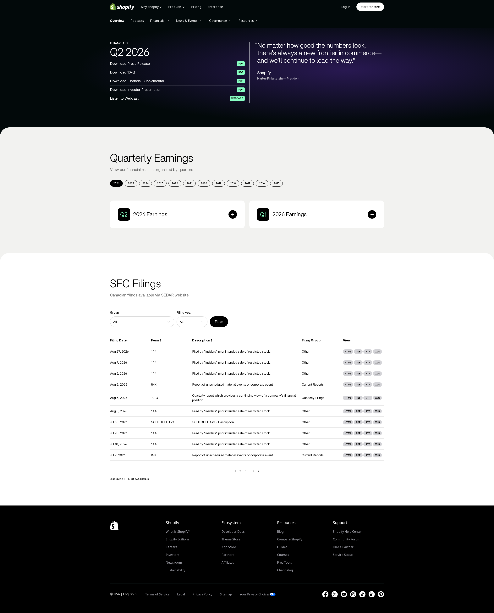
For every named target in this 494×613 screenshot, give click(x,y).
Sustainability (175, 570)
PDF (358, 351)
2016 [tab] (262, 183)
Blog (280, 531)
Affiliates (228, 562)
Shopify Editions (177, 539)
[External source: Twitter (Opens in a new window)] (335, 594)
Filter (219, 322)
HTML (347, 351)
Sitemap (226, 594)
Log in (345, 7)
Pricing (196, 7)
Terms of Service (157, 594)
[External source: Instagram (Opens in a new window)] (353, 594)
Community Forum (346, 539)
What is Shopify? (178, 531)
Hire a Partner (343, 547)
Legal (181, 594)
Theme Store (231, 539)
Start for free (370, 7)
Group (114, 312)
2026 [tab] (116, 183)
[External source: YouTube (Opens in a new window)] (344, 594)
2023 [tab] (160, 183)
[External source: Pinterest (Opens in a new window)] (381, 594)
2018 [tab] (233, 183)
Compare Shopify (289, 539)
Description (201, 340)
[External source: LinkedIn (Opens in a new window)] (372, 594)
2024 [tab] (145, 183)
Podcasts (137, 21)
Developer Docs (233, 531)
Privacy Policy (202, 594)
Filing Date (118, 340)
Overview (117, 21)
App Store (229, 547)
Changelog (285, 570)
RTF (367, 351)
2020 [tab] (204, 183)
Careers (171, 547)
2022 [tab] (175, 183)
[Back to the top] (114, 525)
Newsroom (174, 562)
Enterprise (215, 7)
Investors (172, 555)
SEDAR (167, 295)
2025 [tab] (131, 183)
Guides (282, 547)
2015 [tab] (276, 183)
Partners (228, 555)
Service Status (343, 555)
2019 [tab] (218, 183)
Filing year (184, 312)
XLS (377, 351)
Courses (283, 555)
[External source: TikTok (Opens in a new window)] (362, 594)
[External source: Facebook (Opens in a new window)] (325, 594)
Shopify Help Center (347, 531)
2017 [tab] (247, 183)
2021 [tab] (189, 183)
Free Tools (284, 562)
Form (155, 340)
